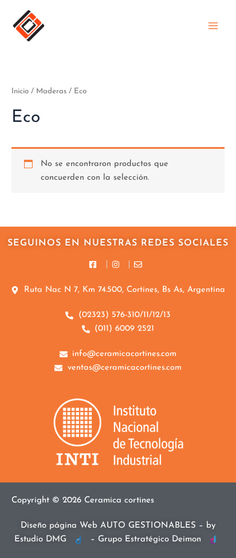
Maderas (51, 91)
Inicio (20, 91)
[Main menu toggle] (213, 25)
